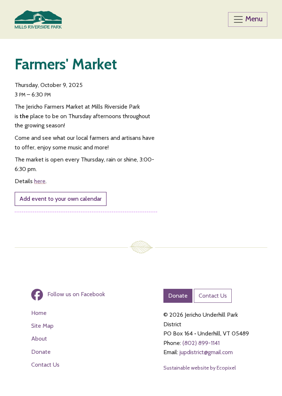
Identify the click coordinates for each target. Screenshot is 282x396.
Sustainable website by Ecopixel (199, 367)
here (40, 181)
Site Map (42, 325)
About (39, 338)
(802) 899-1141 (201, 342)
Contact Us (45, 364)
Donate (41, 351)
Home (39, 312)
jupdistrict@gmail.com (206, 352)
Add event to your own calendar (60, 198)
